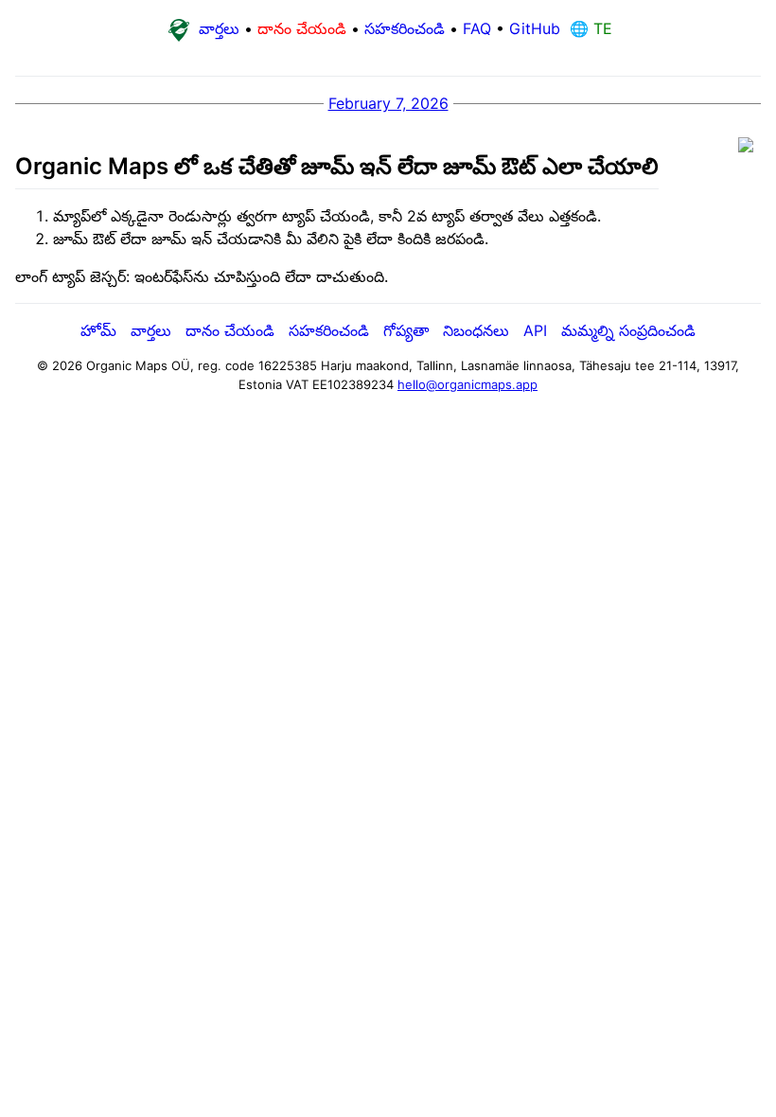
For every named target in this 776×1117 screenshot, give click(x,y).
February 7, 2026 (388, 103)
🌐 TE (588, 28)
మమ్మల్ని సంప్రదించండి (628, 330)
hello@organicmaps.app (467, 384)
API (535, 330)
